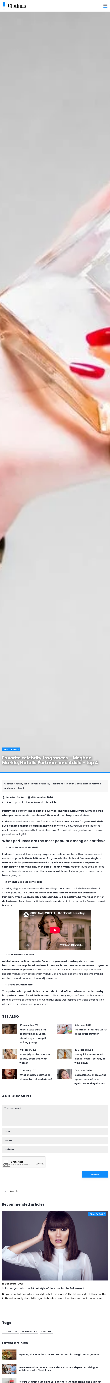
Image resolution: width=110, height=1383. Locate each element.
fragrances (29, 1331)
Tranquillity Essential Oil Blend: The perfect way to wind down (90, 1059)
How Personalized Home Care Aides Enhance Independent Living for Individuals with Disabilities (59, 1369)
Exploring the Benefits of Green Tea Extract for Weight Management (59, 1354)
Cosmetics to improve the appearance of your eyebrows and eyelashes (90, 1079)
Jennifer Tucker (15, 797)
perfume (46, 1331)
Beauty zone (11, 749)
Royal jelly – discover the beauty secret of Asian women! (34, 1059)
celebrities (10, 1331)
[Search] (5, 1191)
